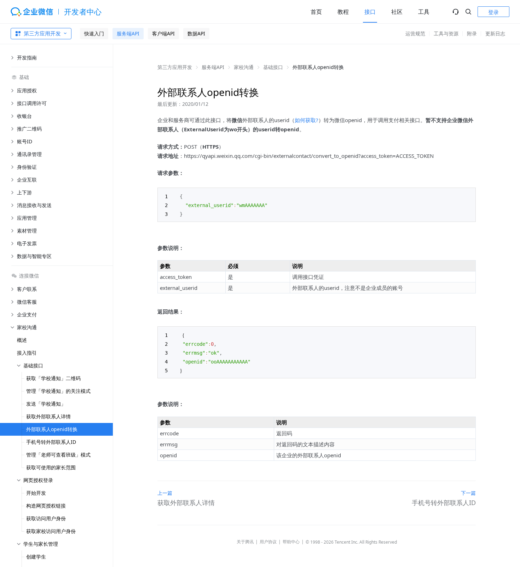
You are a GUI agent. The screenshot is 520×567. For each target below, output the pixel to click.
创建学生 (36, 556)
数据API (196, 33)
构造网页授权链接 (46, 505)
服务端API (128, 33)
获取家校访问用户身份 (51, 531)
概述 (22, 340)
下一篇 (468, 492)
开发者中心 (83, 12)
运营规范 (415, 33)
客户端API (163, 33)
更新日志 (495, 33)
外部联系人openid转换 (51, 429)
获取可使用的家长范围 (51, 467)
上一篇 (164, 492)
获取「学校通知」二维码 (53, 378)
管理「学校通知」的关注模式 (58, 391)
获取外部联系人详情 (48, 416)
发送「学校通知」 (46, 403)
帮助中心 (291, 542)
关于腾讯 (245, 542)
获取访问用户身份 (46, 518)
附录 (472, 33)
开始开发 (36, 492)
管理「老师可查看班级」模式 (58, 454)
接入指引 (27, 352)
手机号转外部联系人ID (51, 442)
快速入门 (94, 33)
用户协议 (268, 542)
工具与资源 (446, 33)
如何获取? (306, 120)
